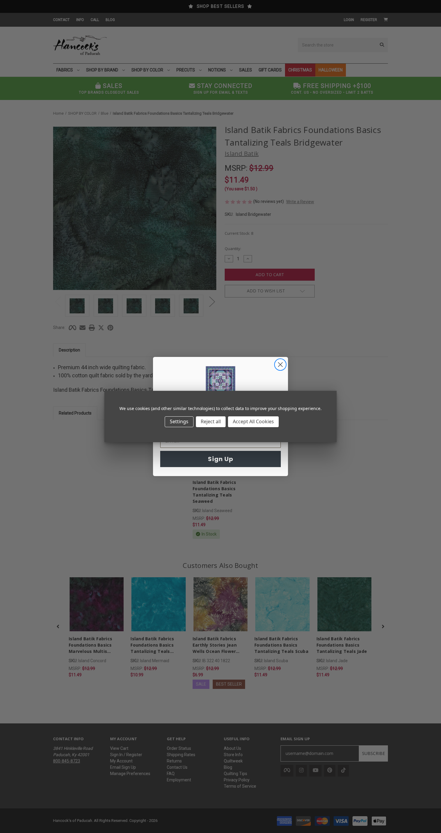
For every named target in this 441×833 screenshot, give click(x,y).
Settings (179, 421)
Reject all (211, 421)
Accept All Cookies (253, 421)
